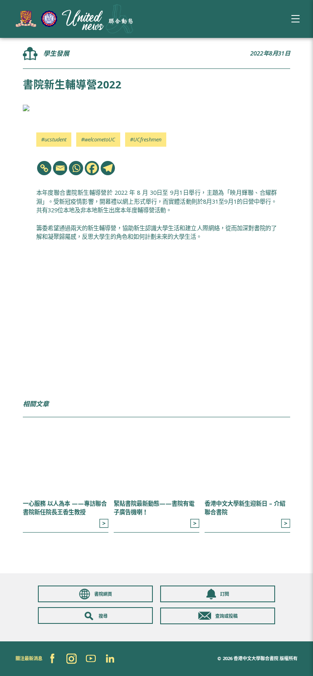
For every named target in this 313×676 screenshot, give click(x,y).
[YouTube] (91, 659)
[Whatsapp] (76, 168)
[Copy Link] (44, 168)
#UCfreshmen (145, 139)
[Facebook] (92, 168)
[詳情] (103, 523)
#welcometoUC (98, 139)
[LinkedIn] (110, 659)
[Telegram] (108, 168)
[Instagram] (71, 659)
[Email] (60, 168)
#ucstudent (53, 139)
